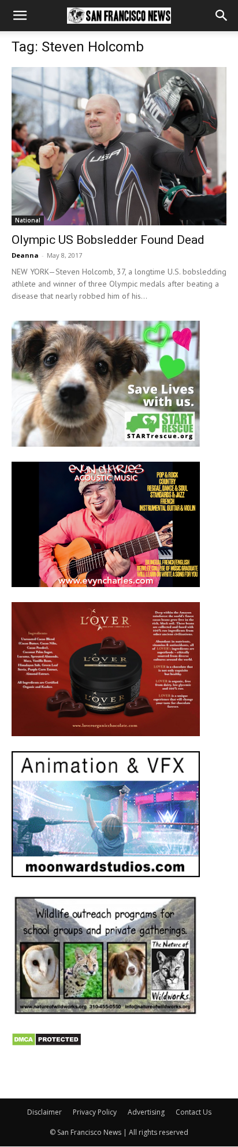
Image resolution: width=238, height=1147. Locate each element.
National (27, 220)
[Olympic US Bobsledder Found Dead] (119, 146)
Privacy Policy (95, 1112)
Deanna (25, 255)
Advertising (146, 1112)
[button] (19, 15)
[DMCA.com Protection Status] (46, 1043)
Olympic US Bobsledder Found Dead (108, 240)
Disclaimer (44, 1112)
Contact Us (193, 1112)
